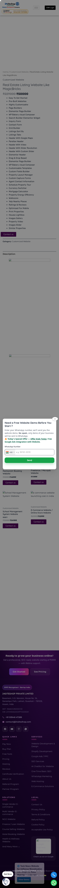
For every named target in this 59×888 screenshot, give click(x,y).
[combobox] (10, 452)
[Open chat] (6, 882)
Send (29, 460)
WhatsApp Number (12, 446)
